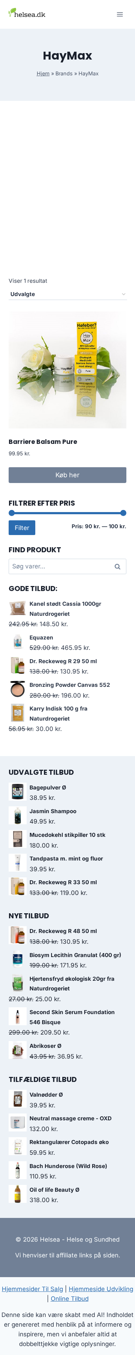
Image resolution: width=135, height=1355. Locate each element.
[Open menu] (119, 14)
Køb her (67, 475)
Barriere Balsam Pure (43, 441)
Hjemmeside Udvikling (101, 1289)
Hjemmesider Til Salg (32, 1289)
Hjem (43, 73)
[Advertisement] (67, 197)
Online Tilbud (70, 1298)
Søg (119, 566)
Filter (22, 527)
